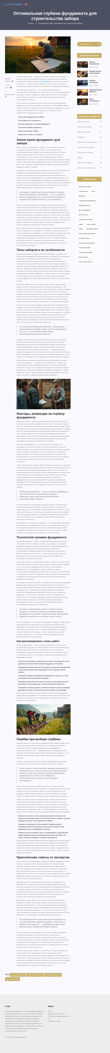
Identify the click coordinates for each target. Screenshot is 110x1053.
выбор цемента (83, 257)
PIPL (49, 1019)
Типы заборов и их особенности (29, 120)
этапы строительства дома (87, 233)
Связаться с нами (54, 1021)
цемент (81, 224)
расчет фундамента (85, 210)
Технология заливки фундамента (30, 127)
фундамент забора (17, 975)
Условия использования (56, 1014)
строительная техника (85, 219)
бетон (93, 191)
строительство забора (35, 975)
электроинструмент (85, 248)
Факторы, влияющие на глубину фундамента (34, 124)
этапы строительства (85, 262)
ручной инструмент (92, 229)
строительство (83, 191)
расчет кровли (91, 224)
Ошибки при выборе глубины (28, 131)
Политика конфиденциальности (59, 1016)
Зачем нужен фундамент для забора (31, 117)
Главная (31, 23)
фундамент (47, 81)
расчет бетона (83, 215)
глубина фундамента (53, 975)
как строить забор (12, 979)
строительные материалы (87, 243)
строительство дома (85, 187)
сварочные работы (84, 205)
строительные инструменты (87, 201)
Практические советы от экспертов (30, 134)
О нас (50, 1011)
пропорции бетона (84, 238)
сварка (81, 229)
